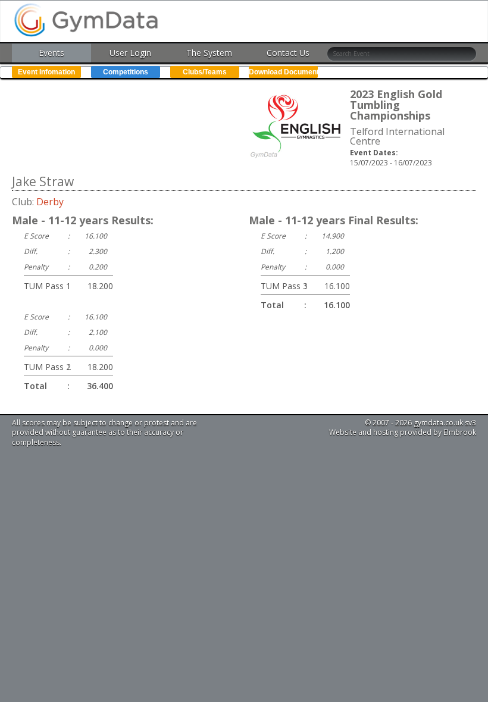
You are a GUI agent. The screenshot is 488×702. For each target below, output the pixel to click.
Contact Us (288, 52)
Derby (50, 201)
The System (209, 52)
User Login (130, 52)
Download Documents (283, 72)
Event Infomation (46, 72)
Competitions (125, 72)
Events (51, 52)
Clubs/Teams (205, 72)
